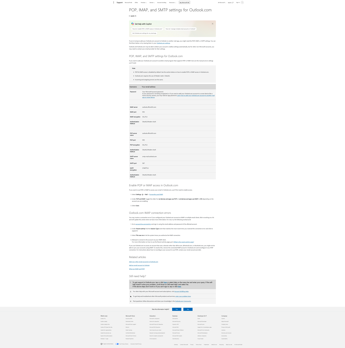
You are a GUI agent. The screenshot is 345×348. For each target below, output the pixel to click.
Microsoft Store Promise (131, 335)
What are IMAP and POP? (137, 269)
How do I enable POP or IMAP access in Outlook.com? (147, 29)
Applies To (133, 16)
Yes (177, 309)
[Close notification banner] (213, 24)
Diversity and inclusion (226, 333)
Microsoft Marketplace (202, 333)
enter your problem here (183, 296)
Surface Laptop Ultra (105, 324)
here (165, 282)
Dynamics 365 (175, 324)
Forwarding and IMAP (156, 194)
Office (136, 2)
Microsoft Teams (176, 333)
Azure (199, 318)
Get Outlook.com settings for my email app (144, 33)
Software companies (202, 335)
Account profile (129, 318)
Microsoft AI (175, 318)
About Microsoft (224, 321)
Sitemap (176, 344)
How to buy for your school (155, 330)
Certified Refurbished (130, 333)
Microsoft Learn (201, 324)
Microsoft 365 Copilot (177, 335)
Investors (223, 330)
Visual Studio (200, 338)
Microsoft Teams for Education (156, 324)
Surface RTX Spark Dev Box (106, 327)
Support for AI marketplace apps (205, 327)
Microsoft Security (176, 321)
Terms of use (198, 344)
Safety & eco (214, 344)
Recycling (221, 344)
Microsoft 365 (128, 2)
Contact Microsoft (184, 344)
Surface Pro (103, 318)
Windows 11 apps (104, 338)
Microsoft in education (154, 318)
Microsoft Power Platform (178, 330)
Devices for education (154, 321)
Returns (127, 327)
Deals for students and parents (156, 335)
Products (143, 2)
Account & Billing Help (181, 291)
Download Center (129, 321)
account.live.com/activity (143, 224)
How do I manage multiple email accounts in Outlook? (180, 29)
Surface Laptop (104, 321)
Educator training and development (157, 333)
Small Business (175, 338)
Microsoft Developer (202, 321)
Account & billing (161, 2)
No (188, 309)
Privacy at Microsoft (225, 327)
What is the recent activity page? (184, 242)
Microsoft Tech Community (203, 330)
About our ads (229, 344)
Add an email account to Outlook (139, 265)
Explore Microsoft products (106, 335)
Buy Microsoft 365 (184, 2)
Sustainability (224, 338)
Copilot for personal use (106, 333)
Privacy (191, 344)
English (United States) (108, 343)
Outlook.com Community (183, 301)
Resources (172, 2)
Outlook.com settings (163, 43)
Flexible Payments (130, 338)
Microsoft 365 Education (155, 327)
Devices (152, 2)
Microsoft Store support (131, 324)
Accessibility (224, 335)
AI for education (153, 338)
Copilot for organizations (106, 330)
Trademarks (206, 344)
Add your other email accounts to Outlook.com (143, 262)
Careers (223, 318)
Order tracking (129, 330)
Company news (224, 324)
